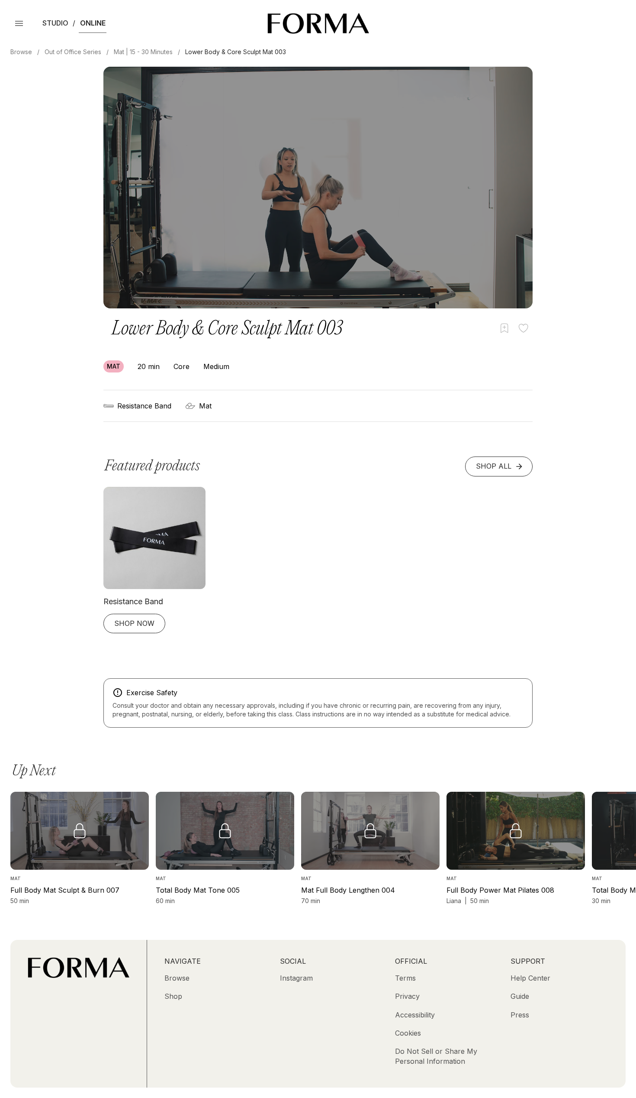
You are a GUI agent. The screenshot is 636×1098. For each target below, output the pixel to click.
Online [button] (93, 23)
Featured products (152, 466)
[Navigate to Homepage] (318, 23)
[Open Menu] (19, 23)
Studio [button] (55, 23)
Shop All (493, 466)
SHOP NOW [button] (134, 623)
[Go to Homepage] (78, 975)
